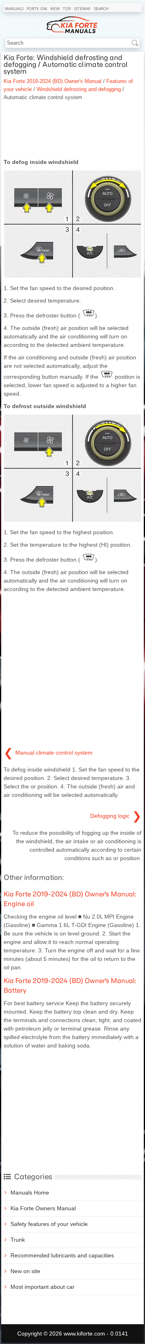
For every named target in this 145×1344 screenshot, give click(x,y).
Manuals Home (29, 1192)
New (55, 8)
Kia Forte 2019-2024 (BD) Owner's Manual (53, 81)
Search (101, 8)
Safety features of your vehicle (49, 1224)
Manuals (14, 8)
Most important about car (42, 1287)
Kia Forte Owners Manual (43, 1208)
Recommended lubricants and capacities (62, 1255)
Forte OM (37, 8)
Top (67, 8)
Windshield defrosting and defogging (79, 89)
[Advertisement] (72, 130)
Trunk (17, 1239)
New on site (25, 1271)
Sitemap (82, 8)
